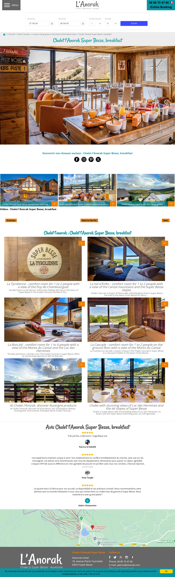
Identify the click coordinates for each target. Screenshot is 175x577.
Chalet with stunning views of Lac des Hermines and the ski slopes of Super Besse (126, 407)
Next (165, 220)
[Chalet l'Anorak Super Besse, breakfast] (87, 5)
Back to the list (89, 220)
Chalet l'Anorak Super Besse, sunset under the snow (25, 204)
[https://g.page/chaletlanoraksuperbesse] (122, 557)
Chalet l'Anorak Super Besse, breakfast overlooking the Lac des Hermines (84, 205)
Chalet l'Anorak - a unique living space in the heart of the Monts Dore (46, 34)
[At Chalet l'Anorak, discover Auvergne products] (81, 364)
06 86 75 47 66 (159, 2)
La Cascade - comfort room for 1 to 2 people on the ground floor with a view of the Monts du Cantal (126, 346)
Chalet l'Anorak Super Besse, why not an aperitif (142, 204)
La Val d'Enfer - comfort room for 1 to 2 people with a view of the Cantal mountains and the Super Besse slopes (126, 287)
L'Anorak (11, 34)
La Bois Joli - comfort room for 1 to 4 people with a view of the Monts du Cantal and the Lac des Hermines (43, 347)
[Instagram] (128, 557)
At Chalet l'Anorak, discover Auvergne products (43, 405)
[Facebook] (111, 557)
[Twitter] (117, 557)
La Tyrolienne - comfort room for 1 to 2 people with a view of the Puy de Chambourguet (43, 285)
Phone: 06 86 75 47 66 (121, 561)
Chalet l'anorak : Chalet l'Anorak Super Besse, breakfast (87, 233)
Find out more (94, 574)
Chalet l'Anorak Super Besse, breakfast (94, 34)
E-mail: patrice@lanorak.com (124, 564)
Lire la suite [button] (87, 466)
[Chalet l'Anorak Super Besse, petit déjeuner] (171, 2)
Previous (11, 220)
